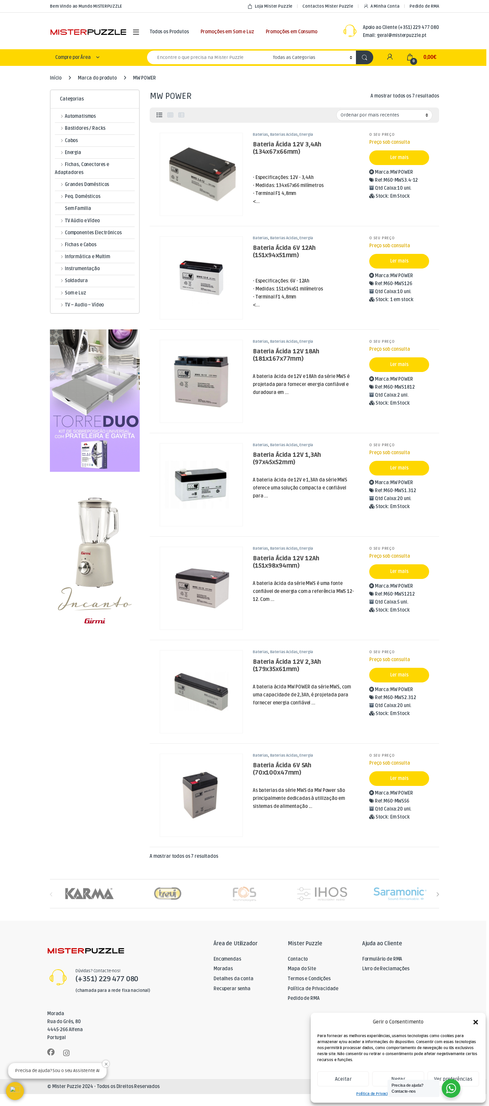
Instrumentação (82, 269)
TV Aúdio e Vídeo (82, 221)
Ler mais (399, 157)
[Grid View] (170, 115)
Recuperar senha (232, 989)
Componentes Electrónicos (93, 233)
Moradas (223, 969)
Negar (398, 1079)
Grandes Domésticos (87, 184)
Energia (306, 134)
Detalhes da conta (233, 979)
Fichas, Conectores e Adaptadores (82, 168)
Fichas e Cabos (80, 245)
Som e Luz (75, 293)
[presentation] (437, 894)
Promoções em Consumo (291, 32)
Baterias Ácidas (284, 134)
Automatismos (80, 116)
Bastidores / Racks (85, 128)
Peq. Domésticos (82, 196)
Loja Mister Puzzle (273, 6)
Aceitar (343, 1079)
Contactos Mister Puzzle (327, 6)
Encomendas (227, 959)
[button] (475, 1022)
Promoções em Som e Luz (227, 32)
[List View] (159, 115)
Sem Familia (78, 208)
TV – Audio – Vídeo (84, 305)
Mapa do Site (302, 969)
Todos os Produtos (169, 32)
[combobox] (208, 57)
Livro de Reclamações (385, 969)
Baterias (260, 134)
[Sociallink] (51, 1052)
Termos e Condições (309, 979)
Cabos (71, 140)
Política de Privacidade (376, 1093)
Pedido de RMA (424, 6)
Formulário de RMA (382, 959)
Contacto (298, 959)
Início (56, 78)
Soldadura (76, 280)
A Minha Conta (385, 6)
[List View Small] (181, 115)
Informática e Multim (87, 257)
